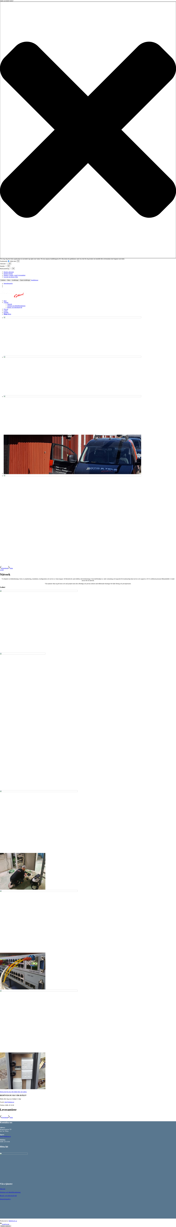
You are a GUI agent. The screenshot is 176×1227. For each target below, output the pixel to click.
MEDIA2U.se (13, 1221)
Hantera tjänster (8, 273)
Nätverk (2, 1189)
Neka (8, 280)
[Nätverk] (88, 690)
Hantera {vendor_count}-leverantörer (14, 275)
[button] (88, 130)
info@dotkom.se (9, 1102)
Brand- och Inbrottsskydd (8, 1196)
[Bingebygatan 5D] (13, 1154)
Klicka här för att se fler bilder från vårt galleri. (13, 1092)
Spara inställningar (25, 280)
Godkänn (3, 280)
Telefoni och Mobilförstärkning (10, 1192)
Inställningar (15, 280)
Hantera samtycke (5, 1226)
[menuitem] (90, 301)
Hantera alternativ (9, 272)
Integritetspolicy (8, 283)
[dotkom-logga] (13, 297)
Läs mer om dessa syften (11, 277)
